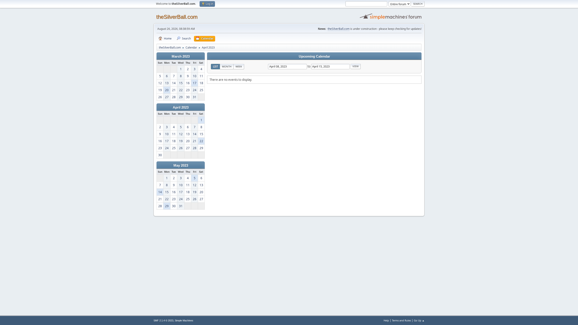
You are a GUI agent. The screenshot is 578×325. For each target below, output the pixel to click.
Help (386, 320)
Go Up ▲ (419, 320)
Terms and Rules (401, 320)
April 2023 (181, 107)
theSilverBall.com (177, 17)
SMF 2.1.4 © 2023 (163, 320)
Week (238, 66)
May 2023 (180, 165)
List (215, 66)
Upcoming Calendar (314, 56)
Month (226, 66)
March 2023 (181, 56)
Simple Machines (184, 320)
